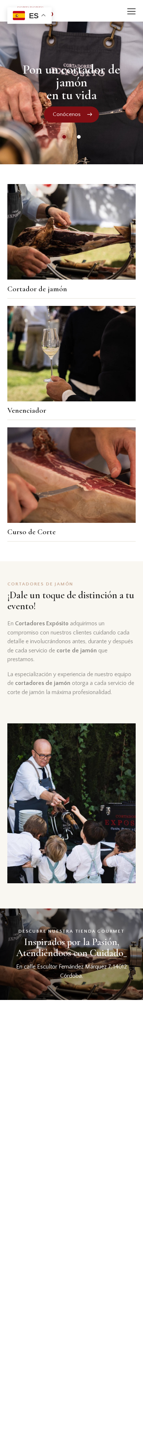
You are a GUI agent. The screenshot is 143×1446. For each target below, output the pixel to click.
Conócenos (67, 115)
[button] (131, 11)
